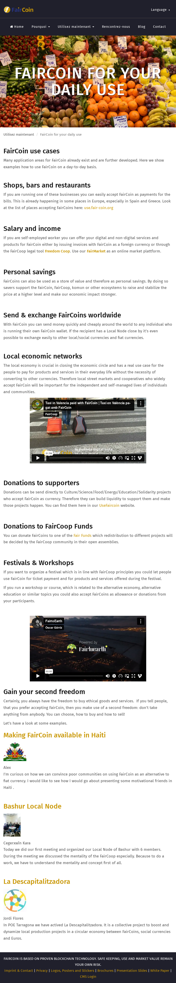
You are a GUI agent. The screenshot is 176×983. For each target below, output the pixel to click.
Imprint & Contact (18, 971)
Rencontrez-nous (116, 27)
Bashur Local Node (32, 806)
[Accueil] (18, 9)
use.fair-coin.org (98, 207)
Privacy (42, 971)
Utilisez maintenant (75, 27)
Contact (159, 27)
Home (19, 27)
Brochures (105, 971)
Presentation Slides (132, 971)
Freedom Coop (57, 251)
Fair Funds (82, 535)
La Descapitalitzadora (36, 881)
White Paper (159, 971)
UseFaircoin (109, 505)
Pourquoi (40, 27)
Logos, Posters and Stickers (72, 971)
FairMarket (96, 251)
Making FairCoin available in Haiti (54, 735)
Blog (141, 27)
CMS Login (88, 977)
